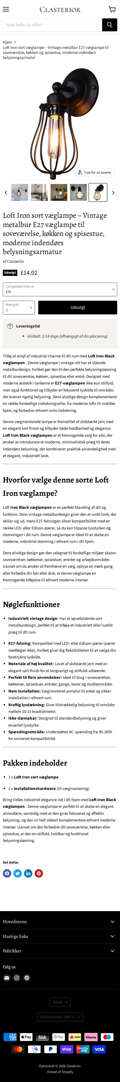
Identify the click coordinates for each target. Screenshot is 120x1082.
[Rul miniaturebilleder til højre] (112, 192)
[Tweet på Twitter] (17, 873)
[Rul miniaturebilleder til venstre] (6, 192)
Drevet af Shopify (60, 1071)
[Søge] (109, 24)
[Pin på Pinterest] (39, 873)
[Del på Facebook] (7, 873)
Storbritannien (57, 1016)
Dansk (57, 1002)
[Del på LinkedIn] (28, 873)
